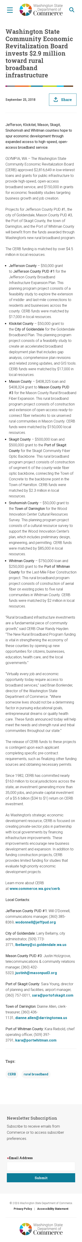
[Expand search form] (71, 10)
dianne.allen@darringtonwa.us (41, 1018)
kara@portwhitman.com (35, 1040)
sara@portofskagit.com (52, 995)
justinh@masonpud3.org (36, 973)
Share (66, 99)
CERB (12, 1074)
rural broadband (36, 1074)
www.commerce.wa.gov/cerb (35, 888)
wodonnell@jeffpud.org (35, 922)
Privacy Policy (23, 1208)
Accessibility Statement (52, 1208)
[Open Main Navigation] (10, 9)
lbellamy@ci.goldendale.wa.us (41, 945)
